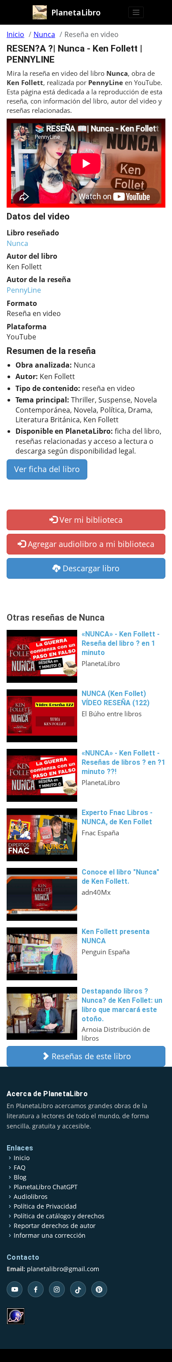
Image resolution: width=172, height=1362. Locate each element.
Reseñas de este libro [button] (90, 1056)
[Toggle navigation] (136, 12)
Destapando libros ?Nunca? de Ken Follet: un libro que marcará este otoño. (122, 1005)
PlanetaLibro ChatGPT (46, 1187)
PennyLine (24, 290)
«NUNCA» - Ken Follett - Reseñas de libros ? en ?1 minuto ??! (123, 762)
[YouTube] (14, 1289)
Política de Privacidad (45, 1206)
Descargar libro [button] (90, 568)
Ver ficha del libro (47, 469)
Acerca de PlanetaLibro (47, 1094)
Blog (20, 1177)
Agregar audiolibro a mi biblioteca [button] (90, 544)
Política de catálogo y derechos (59, 1216)
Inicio (15, 34)
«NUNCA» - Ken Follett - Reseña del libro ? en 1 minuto (121, 643)
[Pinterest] (99, 1289)
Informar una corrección (50, 1235)
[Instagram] (57, 1289)
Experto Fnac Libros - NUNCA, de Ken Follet (117, 817)
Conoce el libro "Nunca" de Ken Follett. (120, 877)
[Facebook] (36, 1289)
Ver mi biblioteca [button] (90, 519)
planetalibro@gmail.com (63, 1269)
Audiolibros (31, 1197)
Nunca (44, 34)
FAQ (20, 1168)
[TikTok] (78, 1289)
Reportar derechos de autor (55, 1226)
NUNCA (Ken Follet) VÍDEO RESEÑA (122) (116, 698)
